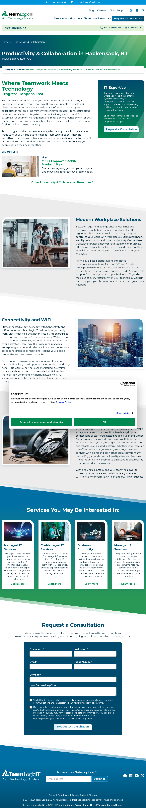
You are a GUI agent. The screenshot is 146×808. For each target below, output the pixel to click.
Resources (104, 18)
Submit (98, 778)
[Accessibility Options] (137, 11)
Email (33, 662)
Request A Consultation (128, 18)
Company (35, 674)
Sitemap (93, 795)
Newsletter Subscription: (76, 772)
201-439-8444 (112, 27)
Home (5, 42)
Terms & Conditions (58, 795)
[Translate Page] (131, 11)
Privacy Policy (79, 795)
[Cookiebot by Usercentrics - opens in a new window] (122, 384)
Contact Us (134, 27)
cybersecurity (119, 104)
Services (59, 18)
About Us (89, 18)
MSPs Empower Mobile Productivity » (59, 162)
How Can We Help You (43, 685)
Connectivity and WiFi (70, 70)
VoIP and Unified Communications (102, 70)
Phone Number (83, 662)
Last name (80, 649)
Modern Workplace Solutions (41, 70)
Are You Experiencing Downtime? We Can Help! (73, 2)
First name (36, 649)
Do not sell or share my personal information (42, 422)
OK (104, 422)
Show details (122, 413)
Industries (74, 18)
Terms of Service (106, 805)
